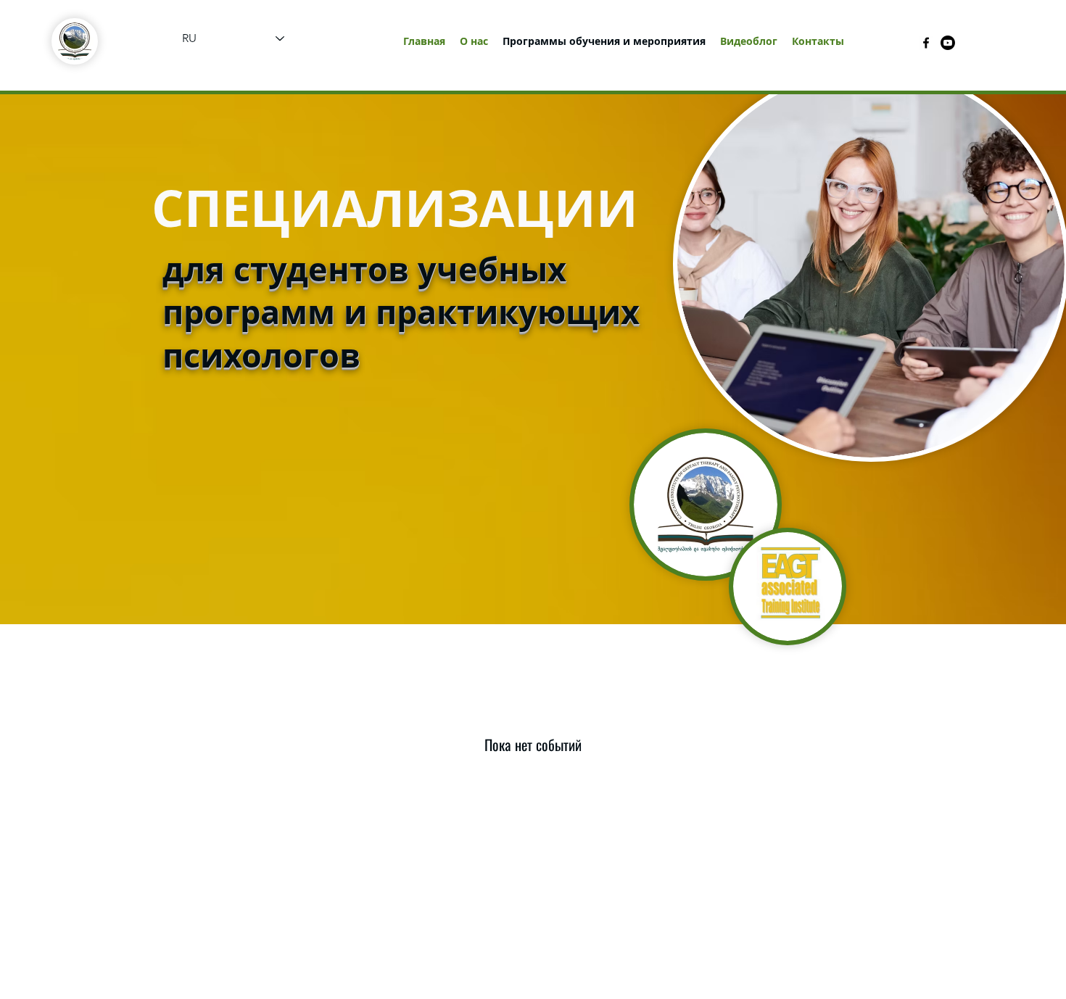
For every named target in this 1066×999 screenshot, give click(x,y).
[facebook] (926, 43)
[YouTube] (948, 43)
